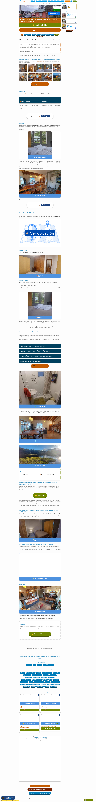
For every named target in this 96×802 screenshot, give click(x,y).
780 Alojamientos (44, 1)
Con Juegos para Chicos (37, 675)
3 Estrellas (47, 686)
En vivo (32, 1)
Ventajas (47, 34)
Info (22, 34)
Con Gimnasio (23, 684)
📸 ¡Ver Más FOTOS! (39, 84)
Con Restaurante (28, 677)
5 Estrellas (39, 672)
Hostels (52, 1)
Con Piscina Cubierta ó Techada (33, 684)
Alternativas (40, 36)
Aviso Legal (36, 798)
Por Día (50, 679)
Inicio (71, 1)
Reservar (56, 34)
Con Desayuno (44, 677)
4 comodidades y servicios (26, 93)
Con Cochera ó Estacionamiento (53, 684)
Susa (68, 7)
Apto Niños (45, 679)
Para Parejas (45, 675)
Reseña (33, 34)
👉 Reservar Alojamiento (39, 634)
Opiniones (43, 34)
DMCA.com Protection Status (24, 798)
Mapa (34, 1)
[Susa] (64, 7)
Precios (52, 34)
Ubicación (38, 34)
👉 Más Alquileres (67, 1)
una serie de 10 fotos (40, 61)
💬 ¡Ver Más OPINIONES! (40, 366)
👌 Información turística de (40, 793)
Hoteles (49, 1)
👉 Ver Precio (40, 495)
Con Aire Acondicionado (30, 672)
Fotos (25, 34)
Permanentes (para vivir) (26, 679)
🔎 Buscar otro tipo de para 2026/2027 (40, 789)
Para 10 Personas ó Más (36, 679)
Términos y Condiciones (52, 798)
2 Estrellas (33, 686)
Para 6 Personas (26, 686)
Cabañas (58, 1)
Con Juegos (43, 684)
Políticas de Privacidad (41, 798)
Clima (37, 1)
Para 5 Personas (54, 686)
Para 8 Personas (40, 686)
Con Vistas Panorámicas (47, 672)
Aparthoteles (62, 1)
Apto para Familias (27, 675)
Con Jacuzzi (56, 679)
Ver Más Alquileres (69, 30)
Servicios (29, 34)
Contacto (57, 798)
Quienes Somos (31, 798)
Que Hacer (39, 1)
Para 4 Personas (52, 677)
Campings (55, 1)
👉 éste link (30, 616)
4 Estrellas (22, 672)
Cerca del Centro (56, 672)
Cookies (47, 798)
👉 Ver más (40, 785)
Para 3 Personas (36, 677)
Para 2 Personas (53, 675)
